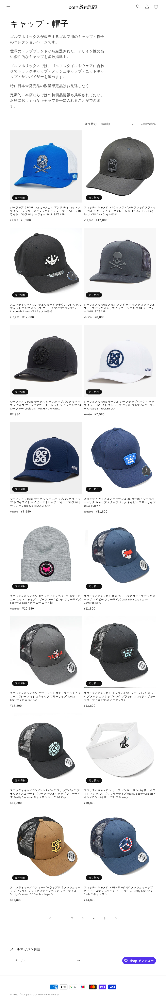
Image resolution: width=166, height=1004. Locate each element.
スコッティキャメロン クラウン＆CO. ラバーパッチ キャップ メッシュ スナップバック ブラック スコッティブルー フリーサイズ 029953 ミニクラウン (119, 697)
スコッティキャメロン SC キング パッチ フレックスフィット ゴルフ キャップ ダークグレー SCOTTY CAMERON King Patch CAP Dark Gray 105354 (120, 211)
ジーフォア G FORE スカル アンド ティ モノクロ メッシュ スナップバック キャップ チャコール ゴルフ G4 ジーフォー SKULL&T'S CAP (119, 308)
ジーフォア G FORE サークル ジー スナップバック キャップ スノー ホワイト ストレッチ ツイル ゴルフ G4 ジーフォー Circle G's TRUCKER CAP (119, 405)
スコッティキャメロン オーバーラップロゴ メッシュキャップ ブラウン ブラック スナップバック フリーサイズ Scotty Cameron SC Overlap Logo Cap (45, 891)
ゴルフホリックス (28, 994)
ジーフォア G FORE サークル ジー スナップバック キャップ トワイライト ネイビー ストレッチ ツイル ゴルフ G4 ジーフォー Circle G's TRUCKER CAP (46, 502)
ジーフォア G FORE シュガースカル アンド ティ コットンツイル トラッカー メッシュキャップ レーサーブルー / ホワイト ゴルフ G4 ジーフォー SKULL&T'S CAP (45, 211)
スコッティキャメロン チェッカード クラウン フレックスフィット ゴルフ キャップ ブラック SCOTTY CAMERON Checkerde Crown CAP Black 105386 (45, 308)
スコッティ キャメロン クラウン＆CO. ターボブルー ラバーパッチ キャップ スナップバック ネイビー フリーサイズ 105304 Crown (119, 502)
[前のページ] (50, 918)
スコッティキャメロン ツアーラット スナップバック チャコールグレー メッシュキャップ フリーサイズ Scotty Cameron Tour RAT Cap (45, 697)
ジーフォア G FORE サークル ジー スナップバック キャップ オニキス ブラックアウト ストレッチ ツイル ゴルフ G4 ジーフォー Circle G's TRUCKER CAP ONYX (45, 405)
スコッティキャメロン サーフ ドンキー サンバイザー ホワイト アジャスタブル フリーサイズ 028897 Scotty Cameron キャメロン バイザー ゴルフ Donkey (119, 794)
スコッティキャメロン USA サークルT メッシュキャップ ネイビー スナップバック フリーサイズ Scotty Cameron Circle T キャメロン (118, 891)
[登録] (78, 960)
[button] (8, 6)
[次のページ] (115, 918)
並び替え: (91, 124)
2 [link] (72, 918)
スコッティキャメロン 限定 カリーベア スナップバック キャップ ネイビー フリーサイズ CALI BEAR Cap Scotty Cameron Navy (119, 600)
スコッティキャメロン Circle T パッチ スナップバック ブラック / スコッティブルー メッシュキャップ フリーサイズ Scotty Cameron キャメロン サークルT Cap (45, 794)
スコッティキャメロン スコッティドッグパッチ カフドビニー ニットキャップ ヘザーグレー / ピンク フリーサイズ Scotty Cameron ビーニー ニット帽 (45, 600)
